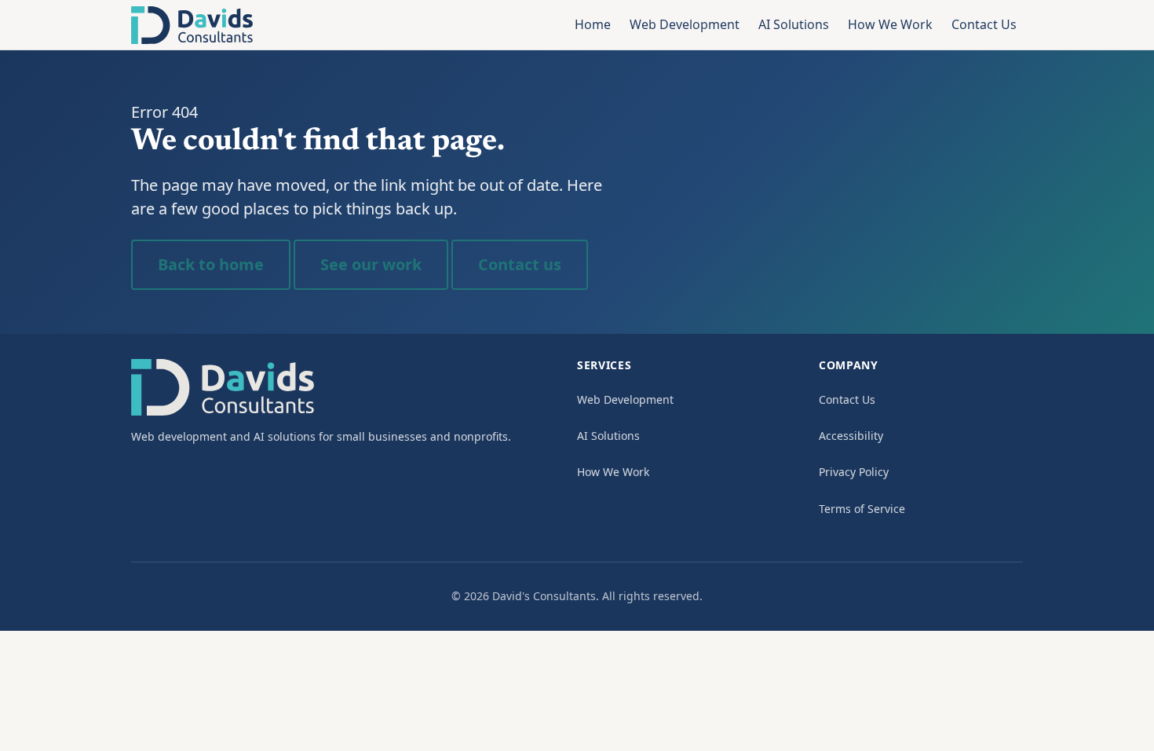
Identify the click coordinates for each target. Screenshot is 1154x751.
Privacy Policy (854, 471)
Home (593, 24)
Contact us (519, 264)
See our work (371, 264)
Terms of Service (862, 508)
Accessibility (851, 435)
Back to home (211, 264)
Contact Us (984, 24)
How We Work (890, 24)
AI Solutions (793, 24)
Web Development (685, 24)
